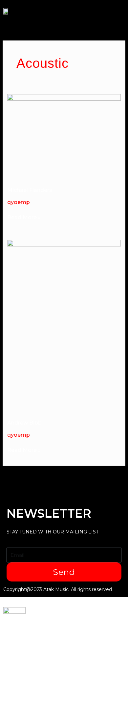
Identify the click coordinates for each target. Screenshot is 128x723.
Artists (14, 651)
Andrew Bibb (24, 423)
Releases (18, 662)
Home (13, 629)
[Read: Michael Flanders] (64, 136)
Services (17, 640)
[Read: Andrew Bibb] (64, 325)
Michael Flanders (29, 190)
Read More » (24, 217)
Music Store (22, 683)
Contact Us (21, 694)
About (13, 673)
